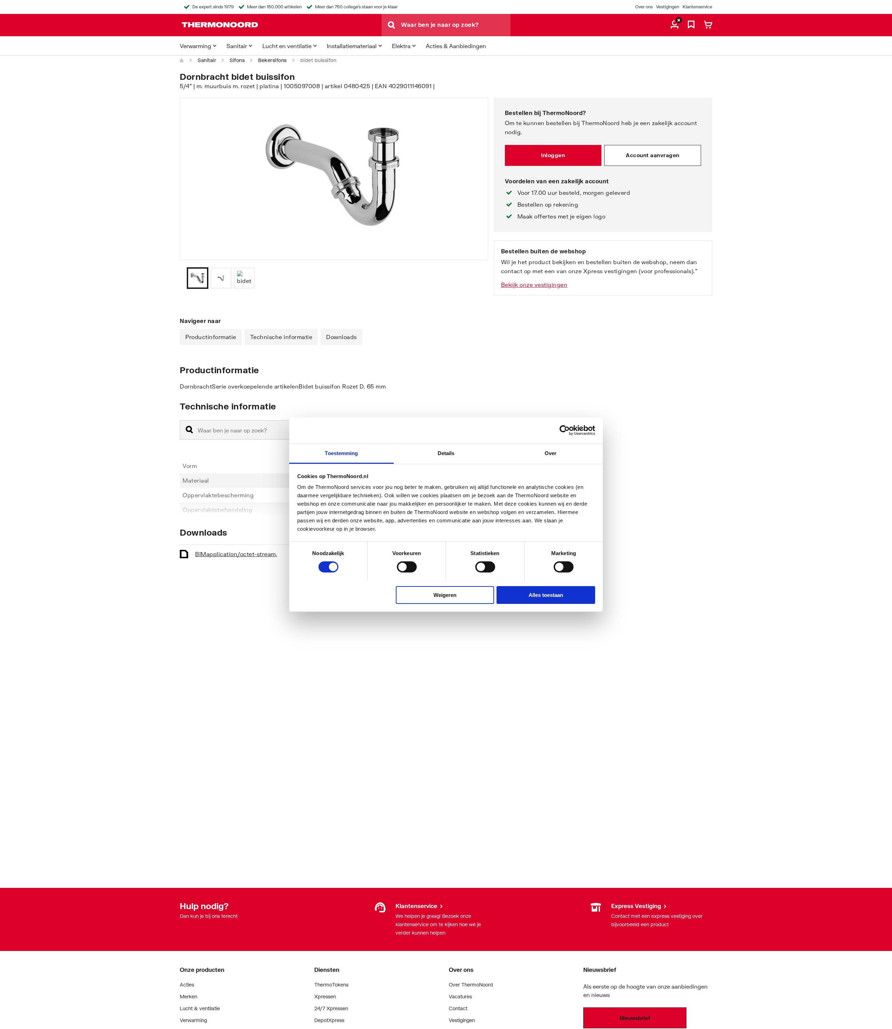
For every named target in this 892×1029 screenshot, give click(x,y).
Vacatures (460, 996)
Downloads (341, 336)
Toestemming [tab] (341, 453)
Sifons (237, 60)
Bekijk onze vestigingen (534, 284)
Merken (188, 996)
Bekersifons (272, 60)
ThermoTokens (331, 985)
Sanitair (207, 60)
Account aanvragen (652, 155)
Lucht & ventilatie (200, 1008)
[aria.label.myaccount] (674, 25)
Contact (458, 1008)
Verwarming (193, 1020)
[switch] (407, 567)
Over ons (644, 6)
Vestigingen (667, 6)
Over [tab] (550, 453)
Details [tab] (446, 453)
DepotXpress (329, 1020)
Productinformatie (210, 336)
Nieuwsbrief (635, 1018)
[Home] (182, 60)
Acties (187, 985)
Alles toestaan (546, 595)
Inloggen (553, 155)
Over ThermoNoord (471, 985)
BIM (236, 554)
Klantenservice (697, 6)
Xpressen (325, 996)
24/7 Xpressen (331, 1008)
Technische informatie (281, 336)
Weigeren (444, 595)
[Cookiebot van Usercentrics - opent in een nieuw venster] (564, 430)
